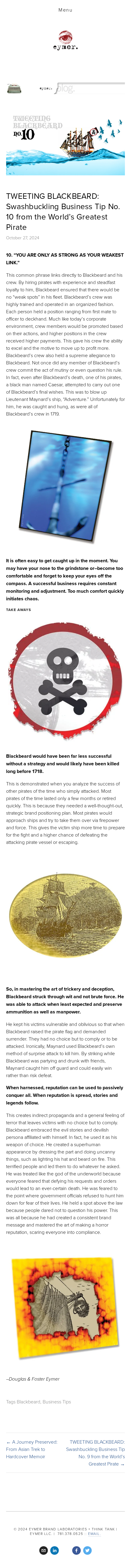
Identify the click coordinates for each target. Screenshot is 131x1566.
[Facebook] (76, 1550)
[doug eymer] (65, 1550)
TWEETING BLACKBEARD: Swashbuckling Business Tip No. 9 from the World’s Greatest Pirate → (95, 1452)
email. (94, 1533)
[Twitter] (87, 1550)
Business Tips (57, 1401)
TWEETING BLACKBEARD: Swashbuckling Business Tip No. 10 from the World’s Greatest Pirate (63, 211)
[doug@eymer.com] (43, 1550)
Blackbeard (28, 1401)
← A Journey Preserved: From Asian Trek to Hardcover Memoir (32, 1449)
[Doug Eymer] (54, 1550)
